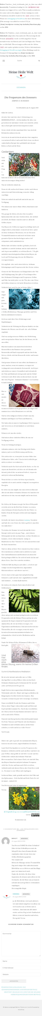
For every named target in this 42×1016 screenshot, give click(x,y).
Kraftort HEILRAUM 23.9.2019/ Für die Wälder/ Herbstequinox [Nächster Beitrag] (22, 993)
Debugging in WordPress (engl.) (11, 50)
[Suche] (39, 61)
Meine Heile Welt (21, 72)
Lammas (27, 520)
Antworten (24, 838)
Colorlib (29, 1007)
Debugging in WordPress (16, 19)
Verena (16, 894)
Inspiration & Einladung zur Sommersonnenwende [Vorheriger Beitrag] (19, 988)
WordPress (21, 1009)
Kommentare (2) (20, 820)
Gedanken (21, 87)
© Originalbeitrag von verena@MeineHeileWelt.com (21, 812)
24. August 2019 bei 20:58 (18, 841)
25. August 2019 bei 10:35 (19, 896)
